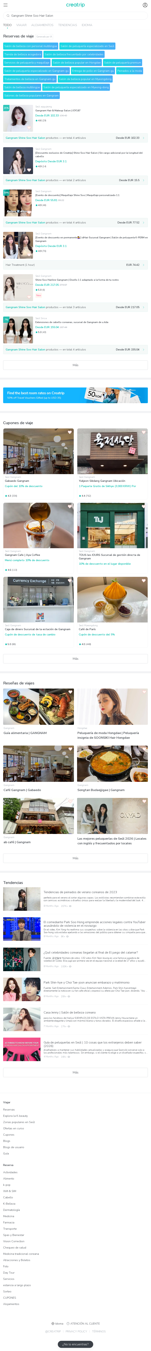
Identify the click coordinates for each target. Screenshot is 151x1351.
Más (75, 365)
